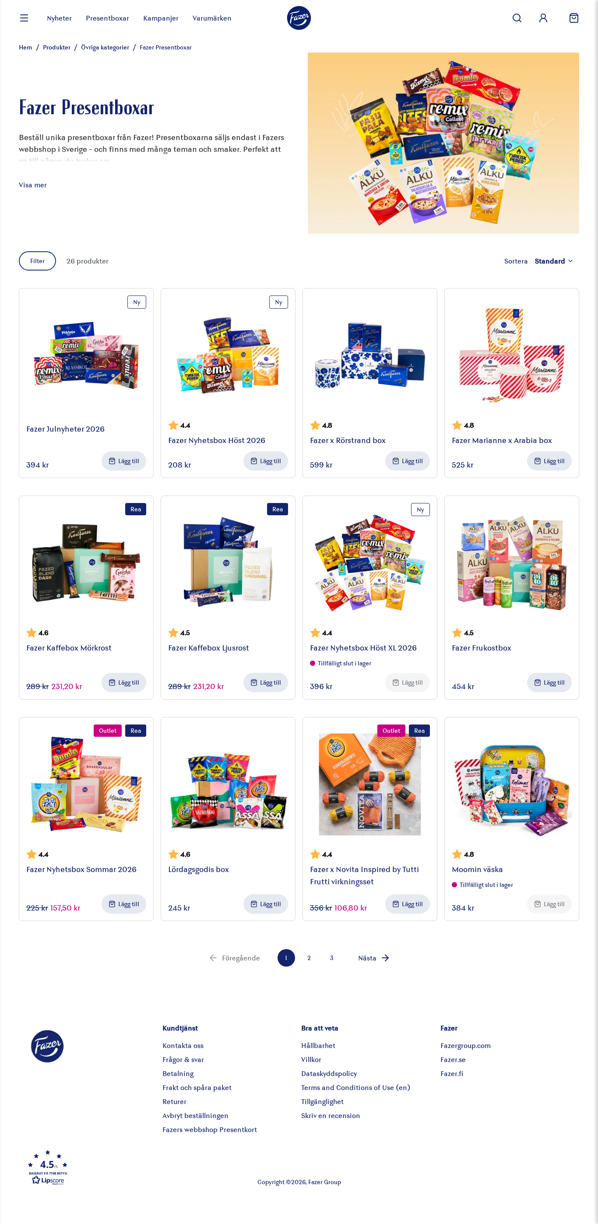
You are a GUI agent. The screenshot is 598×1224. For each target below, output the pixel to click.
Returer (174, 1101)
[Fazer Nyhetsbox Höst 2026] (228, 355)
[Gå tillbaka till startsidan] (299, 18)
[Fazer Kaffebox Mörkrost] (86, 563)
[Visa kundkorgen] (570, 18)
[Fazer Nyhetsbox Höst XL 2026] (370, 563)
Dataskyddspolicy (329, 1073)
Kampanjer (161, 18)
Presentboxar (107, 18)
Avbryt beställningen (195, 1115)
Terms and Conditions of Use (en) (355, 1087)
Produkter (56, 47)
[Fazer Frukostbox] (512, 563)
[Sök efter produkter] (517, 18)
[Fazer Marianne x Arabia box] (512, 355)
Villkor (311, 1059)
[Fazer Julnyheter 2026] (86, 355)
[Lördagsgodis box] (228, 784)
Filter (37, 260)
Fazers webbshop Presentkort (209, 1129)
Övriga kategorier (105, 47)
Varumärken (212, 18)
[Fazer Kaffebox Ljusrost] (228, 563)
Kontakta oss (183, 1045)
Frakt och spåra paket (197, 1087)
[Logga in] (543, 18)
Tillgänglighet (322, 1101)
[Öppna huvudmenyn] (24, 18)
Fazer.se (453, 1059)
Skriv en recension (330, 1115)
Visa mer (33, 184)
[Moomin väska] (512, 784)
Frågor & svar (183, 1059)
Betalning (177, 1073)
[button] (117, 1167)
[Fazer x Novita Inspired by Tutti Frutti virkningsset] (370, 784)
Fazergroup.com (465, 1045)
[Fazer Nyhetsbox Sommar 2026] (86, 784)
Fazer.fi (451, 1073)
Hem (25, 47)
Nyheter (59, 18)
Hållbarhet (318, 1045)
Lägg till (128, 460)
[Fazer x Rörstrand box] (370, 355)
